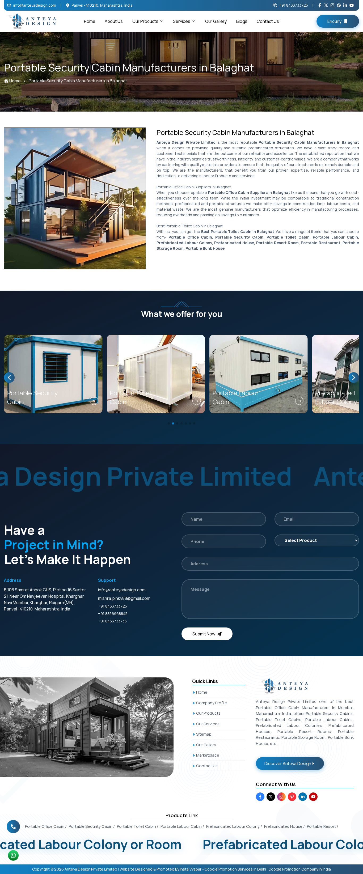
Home (89, 21)
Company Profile (211, 703)
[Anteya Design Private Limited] (93, 727)
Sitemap (204, 734)
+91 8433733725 (293, 5)
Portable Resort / (322, 826)
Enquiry (334, 21)
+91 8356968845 (113, 613)
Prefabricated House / (284, 826)
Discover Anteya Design (287, 763)
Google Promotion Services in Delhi (235, 869)
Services (181, 21)
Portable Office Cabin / (46, 826)
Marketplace (207, 755)
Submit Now (203, 634)
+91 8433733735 (112, 620)
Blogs (241, 21)
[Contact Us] (13, 824)
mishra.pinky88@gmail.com (124, 598)
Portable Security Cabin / (92, 826)
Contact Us (268, 21)
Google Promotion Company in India (299, 869)
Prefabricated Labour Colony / (234, 826)
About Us (114, 21)
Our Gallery (216, 21)
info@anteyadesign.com (34, 5)
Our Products (145, 21)
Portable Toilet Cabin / (137, 826)
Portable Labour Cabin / (182, 826)
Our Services (208, 724)
